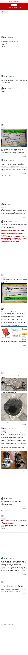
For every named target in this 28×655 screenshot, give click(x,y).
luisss (4, 128)
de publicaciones (14, 1)
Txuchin (4, 207)
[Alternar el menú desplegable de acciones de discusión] (26, 1)
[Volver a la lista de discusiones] (1, 1)
